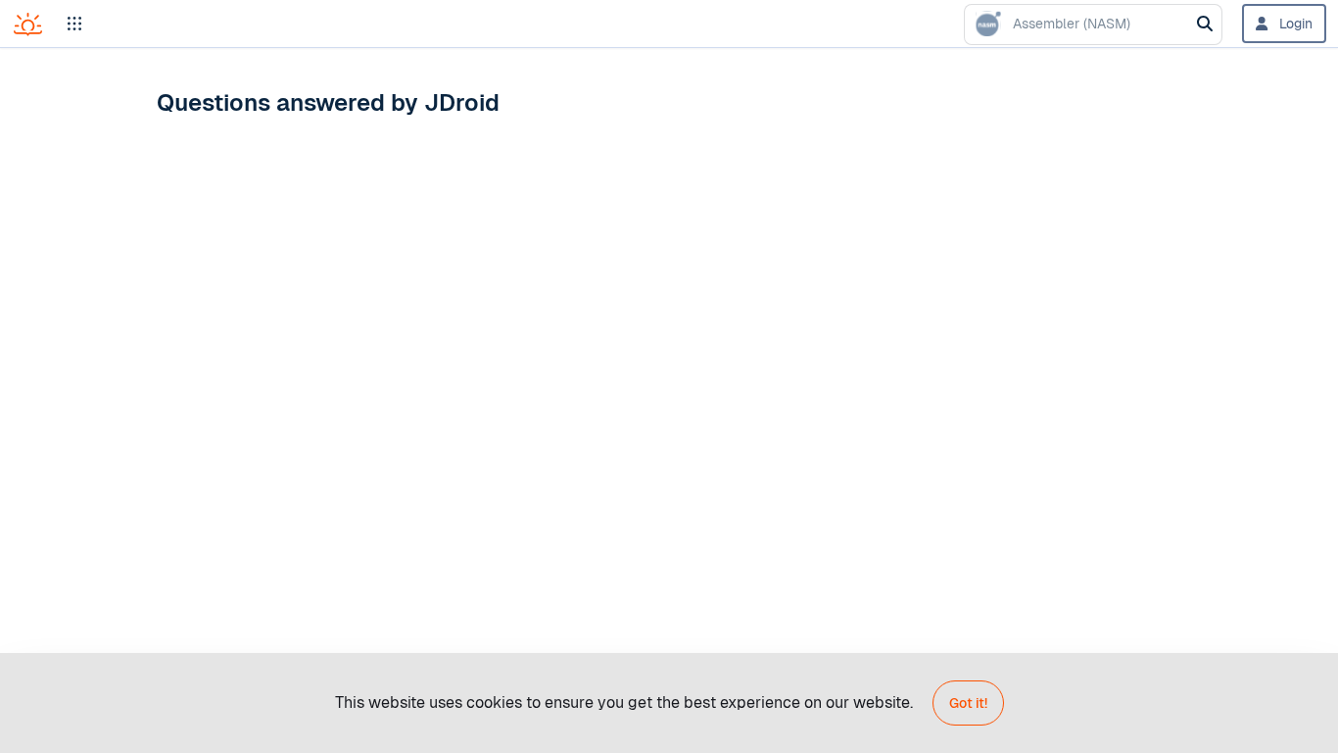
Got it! (968, 703)
